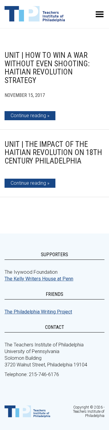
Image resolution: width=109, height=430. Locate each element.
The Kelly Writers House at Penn (39, 279)
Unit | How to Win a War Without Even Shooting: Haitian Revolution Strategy (47, 68)
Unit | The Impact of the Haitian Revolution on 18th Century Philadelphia (53, 152)
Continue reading (28, 115)
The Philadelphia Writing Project (38, 312)
